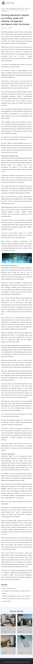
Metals (4, 593)
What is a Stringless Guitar (9, 588)
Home (7, 8)
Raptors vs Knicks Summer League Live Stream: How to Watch (17, 598)
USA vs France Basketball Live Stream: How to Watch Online (17, 596)
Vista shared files (7, 601)
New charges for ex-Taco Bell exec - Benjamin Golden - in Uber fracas (17, 591)
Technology (12, 8)
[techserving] (8, 2)
